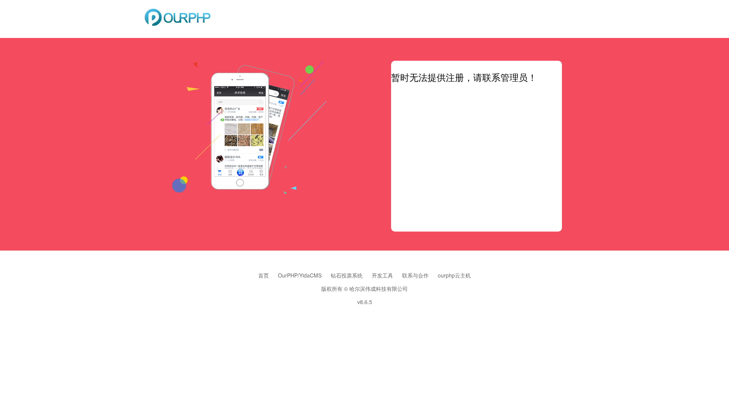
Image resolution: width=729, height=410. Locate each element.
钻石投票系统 (347, 275)
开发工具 (382, 275)
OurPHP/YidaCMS (300, 275)
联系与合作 (415, 275)
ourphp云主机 (454, 275)
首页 (263, 275)
